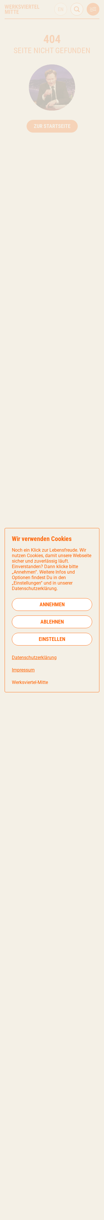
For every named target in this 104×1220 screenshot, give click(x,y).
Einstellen (52, 639)
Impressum (23, 670)
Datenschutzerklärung (34, 657)
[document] (52, 610)
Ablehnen (52, 622)
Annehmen (52, 604)
